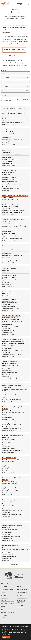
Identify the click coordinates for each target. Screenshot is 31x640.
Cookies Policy (20, 632)
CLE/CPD (3, 595)
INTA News (20, 586)
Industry (4, 95)
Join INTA (19, 3)
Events (3, 606)
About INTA (4, 586)
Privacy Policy (5, 634)
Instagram (5, 622)
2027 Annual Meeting (7, 589)
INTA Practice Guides (22, 589)
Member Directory (22, 598)
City (3, 90)
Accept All (5, 637)
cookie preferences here (16, 631)
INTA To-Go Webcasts (23, 592)
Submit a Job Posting (13, 50)
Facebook (5, 619)
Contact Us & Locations (7, 603)
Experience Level (5, 77)
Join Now (19, 595)
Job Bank (3, 592)
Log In (20, 4)
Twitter (4, 617)
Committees (4, 598)
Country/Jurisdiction (6, 86)
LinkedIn (5, 615)
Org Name (4, 82)
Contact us (13, 56)
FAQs (2, 609)
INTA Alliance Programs (7, 601)
